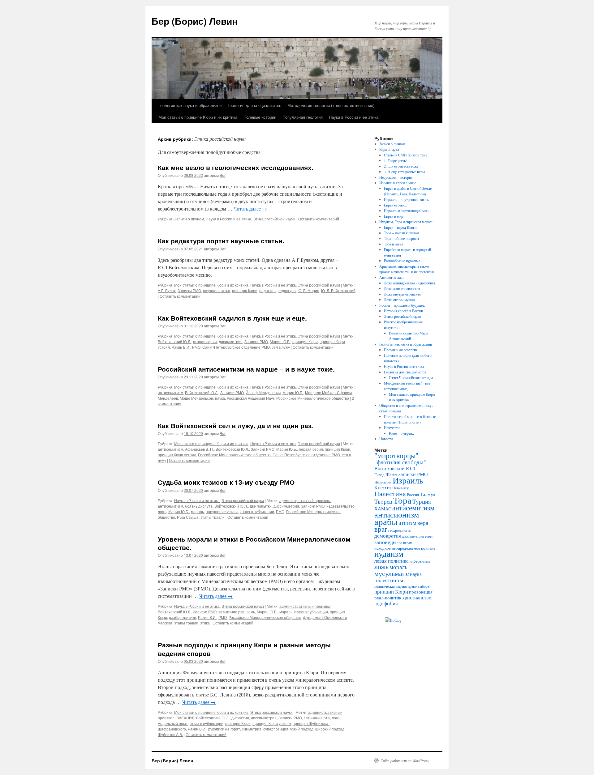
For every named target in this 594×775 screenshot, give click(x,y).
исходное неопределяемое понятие (404, 548)
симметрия (251, 728)
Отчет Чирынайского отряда (411, 377)
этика (205, 622)
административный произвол (305, 500)
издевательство (340, 506)
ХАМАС (382, 509)
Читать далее (250, 208)
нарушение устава (222, 511)
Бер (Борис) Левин (195, 21)
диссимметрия (286, 506)
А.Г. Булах (167, 290)
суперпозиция (275, 728)
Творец (383, 501)
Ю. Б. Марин (308, 290)
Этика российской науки (274, 218)
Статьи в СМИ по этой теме (405, 154)
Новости (386, 438)
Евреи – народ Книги (400, 227)
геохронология (399, 530)
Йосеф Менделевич (263, 392)
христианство (416, 597)
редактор (267, 290)
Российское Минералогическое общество (312, 398)
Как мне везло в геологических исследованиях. (235, 167)
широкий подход (329, 728)
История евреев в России (403, 310)
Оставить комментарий (318, 218)
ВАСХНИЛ (185, 717)
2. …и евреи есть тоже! (402, 166)
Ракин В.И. (181, 347)
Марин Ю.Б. (280, 341)
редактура (287, 290)
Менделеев (168, 398)
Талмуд (427, 494)
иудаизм (388, 553)
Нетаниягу (400, 487)
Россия (413, 494)
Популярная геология (302, 117)
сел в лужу (281, 347)
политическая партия (390, 586)
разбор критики (182, 617)
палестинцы (388, 580)
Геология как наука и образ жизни (190, 105)
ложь (162, 511)
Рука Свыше (188, 517)
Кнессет (382, 487)
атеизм (407, 522)
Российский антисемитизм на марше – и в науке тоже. (246, 368)
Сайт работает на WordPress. (405, 760)
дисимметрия (231, 341)
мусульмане (391, 573)
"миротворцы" (396, 455)
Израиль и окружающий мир (406, 210)
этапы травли (212, 517)
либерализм (420, 561)
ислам (407, 542)
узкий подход (301, 728)
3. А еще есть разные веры (404, 171)
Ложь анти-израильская (402, 288)
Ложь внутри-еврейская (402, 294)
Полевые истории (259, 117)
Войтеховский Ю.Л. (174, 341)
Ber (223, 175)
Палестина (390, 493)
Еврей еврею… (395, 204)
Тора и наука (393, 243)
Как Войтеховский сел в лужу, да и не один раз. (235, 425)
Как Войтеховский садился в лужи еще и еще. (232, 317)
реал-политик (387, 598)
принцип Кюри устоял (177, 454)
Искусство (392, 427)
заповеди (385, 542)
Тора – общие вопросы (401, 238)
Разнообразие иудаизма (402, 260)
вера (422, 522)
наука (220, 398)
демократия (387, 535)
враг (380, 529)
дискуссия (240, 717)
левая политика (391, 560)
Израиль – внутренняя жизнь (406, 199)
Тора (402, 500)
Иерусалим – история (396, 177)
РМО (196, 347)
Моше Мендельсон (196, 398)
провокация (421, 592)
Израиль (408, 480)
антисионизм (396, 514)
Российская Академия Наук (250, 398)
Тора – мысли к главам (401, 232)
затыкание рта (231, 611)
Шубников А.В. (170, 734)
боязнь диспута (199, 506)
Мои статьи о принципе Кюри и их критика (197, 117)
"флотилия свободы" (400, 462)
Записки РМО (189, 290)
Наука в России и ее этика (353, 117)
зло (399, 542)
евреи (429, 536)
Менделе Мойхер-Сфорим (328, 392)
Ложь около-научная (399, 299)
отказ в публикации (257, 511)
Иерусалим (383, 481)
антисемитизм (170, 392)
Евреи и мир (393, 216)
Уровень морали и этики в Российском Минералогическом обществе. (254, 543)
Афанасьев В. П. (199, 449)
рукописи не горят (224, 728)
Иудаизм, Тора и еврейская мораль (406, 221)
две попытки (261, 506)
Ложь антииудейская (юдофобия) (409, 282)
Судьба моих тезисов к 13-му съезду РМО (226, 482)
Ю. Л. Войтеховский (338, 290)
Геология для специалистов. (254, 105)
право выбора (418, 586)
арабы (386, 521)
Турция (421, 501)
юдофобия (386, 603)
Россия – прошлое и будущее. (402, 305)
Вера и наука (389, 149)
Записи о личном (189, 218)
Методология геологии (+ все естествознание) (330, 105)
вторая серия (205, 341)
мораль (197, 511)
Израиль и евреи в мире (397, 182)
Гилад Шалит (385, 474)
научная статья (216, 290)
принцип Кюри (244, 290)
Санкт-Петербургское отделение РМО (236, 347)
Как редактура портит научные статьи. (221, 240)
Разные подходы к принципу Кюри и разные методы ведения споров (244, 649)
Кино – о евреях (401, 433)
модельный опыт (173, 723)
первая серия (311, 449)
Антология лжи (391, 277)
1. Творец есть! (395, 160)
